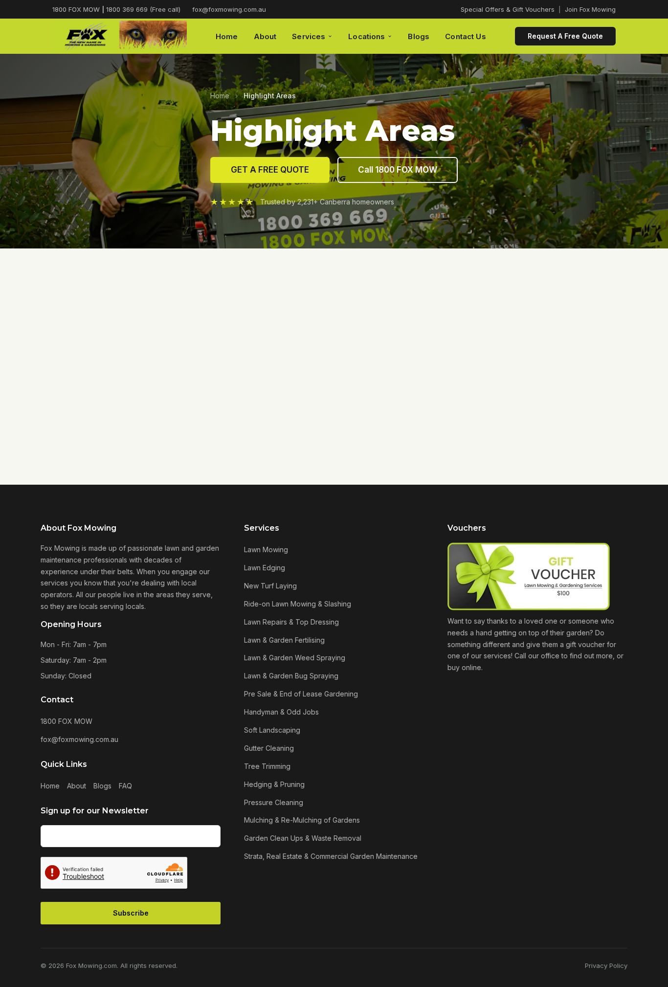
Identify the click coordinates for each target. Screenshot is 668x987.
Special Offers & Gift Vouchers (508, 9)
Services (308, 36)
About (265, 36)
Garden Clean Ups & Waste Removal (302, 838)
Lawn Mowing (266, 549)
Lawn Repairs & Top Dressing (291, 622)
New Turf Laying (270, 586)
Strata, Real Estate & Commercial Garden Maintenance (331, 856)
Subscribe (131, 913)
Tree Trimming (267, 766)
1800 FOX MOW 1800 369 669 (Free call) (116, 9)
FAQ (125, 786)
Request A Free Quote (565, 36)
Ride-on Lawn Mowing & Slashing (297, 604)
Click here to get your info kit (334, 322)
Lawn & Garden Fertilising (284, 640)
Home (227, 36)
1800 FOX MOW (66, 721)
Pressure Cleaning (273, 802)
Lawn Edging (264, 567)
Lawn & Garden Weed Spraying (294, 657)
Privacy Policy (606, 965)
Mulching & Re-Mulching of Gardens (302, 820)
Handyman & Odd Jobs (281, 712)
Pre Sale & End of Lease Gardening (301, 694)
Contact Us (465, 36)
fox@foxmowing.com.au (229, 9)
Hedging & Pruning (274, 784)
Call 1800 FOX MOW (397, 170)
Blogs (418, 36)
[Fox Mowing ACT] (119, 36)
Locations (366, 36)
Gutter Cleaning (269, 748)
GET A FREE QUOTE (270, 170)
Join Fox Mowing (590, 9)
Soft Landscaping (272, 730)
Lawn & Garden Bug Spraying (291, 676)
